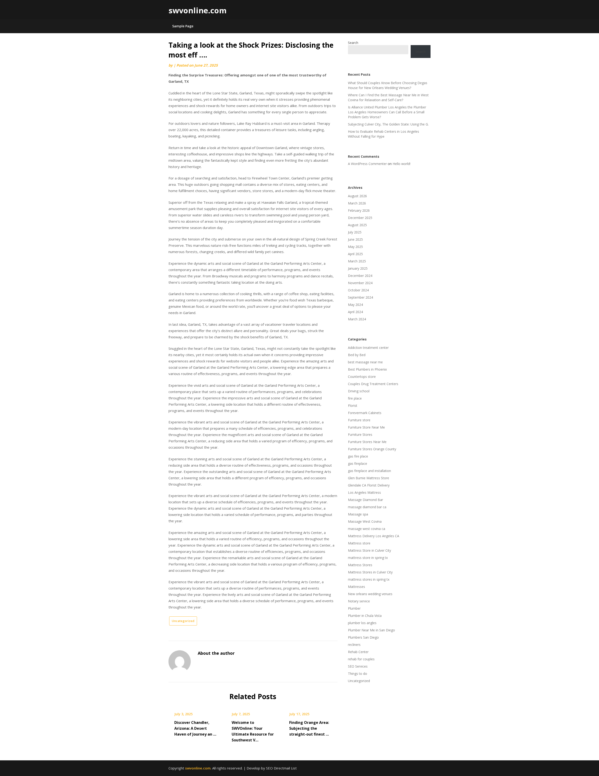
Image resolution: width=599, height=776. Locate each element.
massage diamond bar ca (367, 507)
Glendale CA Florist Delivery (369, 485)
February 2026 (359, 210)
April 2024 (355, 312)
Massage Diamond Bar (365, 499)
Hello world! (401, 163)
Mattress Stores (360, 565)
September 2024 (360, 297)
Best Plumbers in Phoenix (367, 369)
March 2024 (357, 319)
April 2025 (355, 254)
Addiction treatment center (368, 347)
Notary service (359, 601)
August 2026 (357, 196)
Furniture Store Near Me (366, 427)
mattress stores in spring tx (368, 579)
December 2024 (360, 275)
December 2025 (360, 217)
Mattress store (359, 543)
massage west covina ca (366, 528)
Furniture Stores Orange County (372, 449)
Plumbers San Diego (363, 637)
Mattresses (356, 586)
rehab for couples (361, 659)
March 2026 (357, 203)
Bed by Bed (356, 355)
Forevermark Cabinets (364, 413)
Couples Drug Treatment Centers (373, 384)
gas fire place (358, 456)
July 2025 (355, 232)
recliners (354, 644)
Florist (352, 405)
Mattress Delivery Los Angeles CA (373, 536)
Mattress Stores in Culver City (370, 572)
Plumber (354, 608)
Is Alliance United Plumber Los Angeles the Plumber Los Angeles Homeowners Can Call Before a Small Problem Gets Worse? (387, 112)
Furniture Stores (360, 434)
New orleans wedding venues (370, 594)
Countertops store (362, 376)
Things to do (357, 673)
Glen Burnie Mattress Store (368, 478)
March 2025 (357, 261)
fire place (355, 398)
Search (353, 42)
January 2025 (358, 268)
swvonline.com (197, 10)
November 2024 (360, 283)
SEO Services (358, 666)
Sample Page (182, 26)
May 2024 (355, 304)
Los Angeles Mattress (364, 492)
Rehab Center (358, 652)
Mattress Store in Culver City (369, 550)
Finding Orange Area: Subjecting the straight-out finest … (309, 728)
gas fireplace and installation (369, 470)
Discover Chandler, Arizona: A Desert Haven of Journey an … (195, 728)
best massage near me (365, 362)
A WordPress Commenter (367, 163)
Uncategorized (183, 621)
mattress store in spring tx (368, 557)
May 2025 (355, 246)
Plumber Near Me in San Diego (371, 630)
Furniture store (359, 420)
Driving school (358, 391)
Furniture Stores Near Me (367, 442)
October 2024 (358, 290)
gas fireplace (357, 463)
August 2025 (357, 225)
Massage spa (358, 514)
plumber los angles (362, 623)
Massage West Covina (365, 521)
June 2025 (355, 239)
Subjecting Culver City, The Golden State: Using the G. (388, 124)
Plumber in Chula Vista (365, 615)
